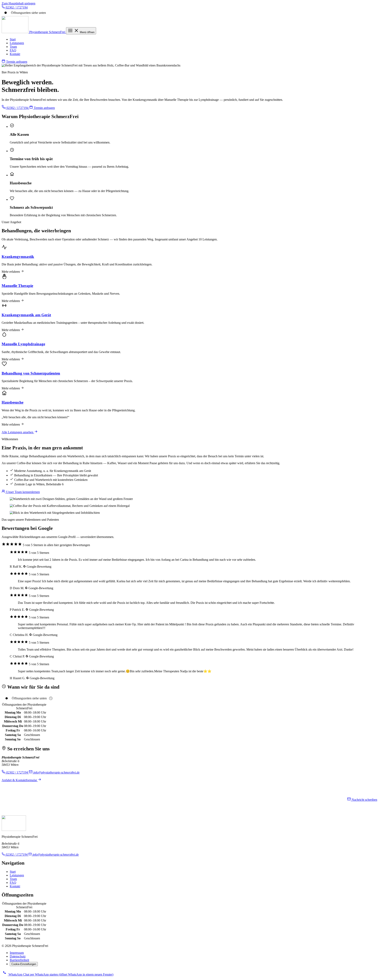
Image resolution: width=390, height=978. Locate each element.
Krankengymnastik (18, 256)
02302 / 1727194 (17, 108)
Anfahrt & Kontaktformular (20, 780)
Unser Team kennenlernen (22, 492)
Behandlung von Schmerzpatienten (31, 373)
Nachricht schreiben (364, 799)
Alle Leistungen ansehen (18, 432)
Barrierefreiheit (19, 960)
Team (13, 46)
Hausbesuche (12, 402)
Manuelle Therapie (17, 286)
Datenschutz (18, 956)
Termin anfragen (16, 61)
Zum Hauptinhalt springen (18, 3)
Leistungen (17, 43)
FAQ (13, 50)
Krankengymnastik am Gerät (26, 315)
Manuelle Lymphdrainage (23, 344)
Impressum (17, 952)
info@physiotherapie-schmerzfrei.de (56, 772)
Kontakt (15, 54)
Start (13, 39)
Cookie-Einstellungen (23, 964)
